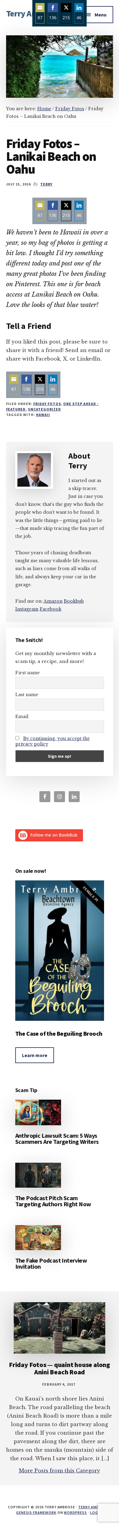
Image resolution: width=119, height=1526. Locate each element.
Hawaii (43, 414)
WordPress (75, 1512)
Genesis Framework (36, 1512)
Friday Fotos (47, 403)
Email (21, 716)
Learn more (34, 1055)
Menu (100, 15)
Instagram (26, 609)
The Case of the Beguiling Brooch (59, 1033)
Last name (26, 694)
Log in (96, 1512)
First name (27, 672)
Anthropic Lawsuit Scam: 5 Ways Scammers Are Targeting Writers (57, 1138)
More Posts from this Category (59, 1471)
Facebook (50, 609)
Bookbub (74, 601)
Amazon (53, 601)
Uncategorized (44, 409)
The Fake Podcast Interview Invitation (51, 1263)
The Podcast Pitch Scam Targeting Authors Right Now (53, 1201)
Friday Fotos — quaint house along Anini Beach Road (59, 1368)
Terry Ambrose (93, 1507)
